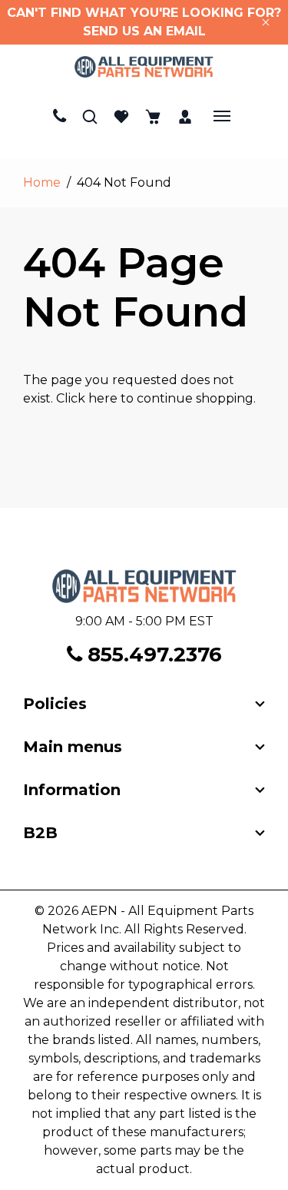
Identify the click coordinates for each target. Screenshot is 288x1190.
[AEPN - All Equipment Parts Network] (143, 67)
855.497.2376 (152, 654)
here (103, 398)
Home (42, 182)
